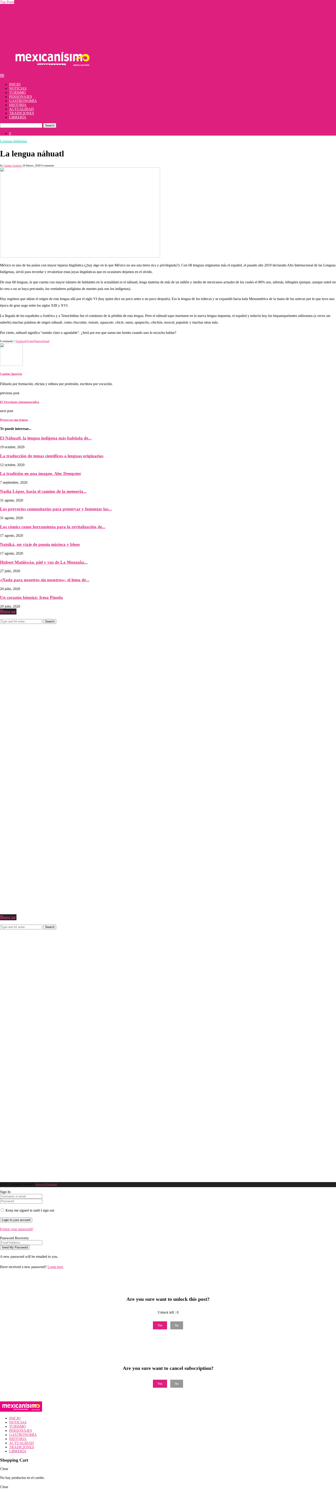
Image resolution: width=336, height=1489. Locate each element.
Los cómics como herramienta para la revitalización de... (52, 526)
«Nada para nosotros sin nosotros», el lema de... (44, 579)
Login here (55, 1267)
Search (49, 125)
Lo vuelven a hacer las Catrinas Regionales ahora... (37, 14)
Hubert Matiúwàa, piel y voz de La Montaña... (44, 562)
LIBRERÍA (17, 117)
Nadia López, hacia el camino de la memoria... (43, 491)
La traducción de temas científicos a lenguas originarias (51, 455)
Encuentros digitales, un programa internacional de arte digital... (46, 35)
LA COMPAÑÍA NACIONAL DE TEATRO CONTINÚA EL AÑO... (52, 6)
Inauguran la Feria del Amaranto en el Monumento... (38, 18)
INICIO (15, 84)
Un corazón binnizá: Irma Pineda (31, 597)
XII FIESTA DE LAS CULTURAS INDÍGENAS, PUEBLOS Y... (49, 10)
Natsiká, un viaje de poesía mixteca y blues (40, 544)
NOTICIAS (18, 88)
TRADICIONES (21, 113)
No (177, 1325)
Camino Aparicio (12, 165)
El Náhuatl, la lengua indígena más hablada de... (46, 438)
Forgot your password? (16, 1229)
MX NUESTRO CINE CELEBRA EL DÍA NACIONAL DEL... (48, 31)
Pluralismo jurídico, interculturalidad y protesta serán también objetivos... (52, 39)
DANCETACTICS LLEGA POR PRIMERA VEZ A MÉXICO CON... (52, 43)
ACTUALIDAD (21, 109)
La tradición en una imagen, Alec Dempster (40, 473)
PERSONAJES (20, 97)
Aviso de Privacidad (46, 1184)
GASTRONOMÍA (23, 101)
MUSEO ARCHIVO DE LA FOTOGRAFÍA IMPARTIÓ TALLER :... (52, 27)
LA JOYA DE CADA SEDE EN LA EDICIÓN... (36, 22)
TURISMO (17, 92)
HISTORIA (18, 105)
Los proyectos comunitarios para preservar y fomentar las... (56, 509)
